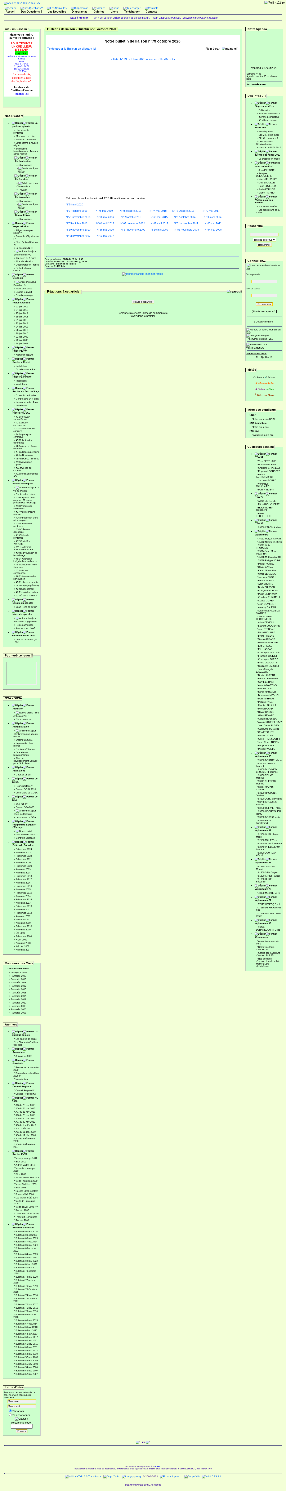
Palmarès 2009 (18, 1006)
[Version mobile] (271, 356)
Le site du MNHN (24, 248)
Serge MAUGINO (267, 692)
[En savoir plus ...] (171, 1476)
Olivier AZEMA (265, 567)
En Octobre (21, 179)
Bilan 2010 (20, 1161)
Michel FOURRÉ (266, 632)
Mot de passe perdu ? (264, 311)
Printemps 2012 (24, 913)
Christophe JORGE (268, 659)
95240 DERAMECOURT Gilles (268, 928)
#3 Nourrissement (25, 589)
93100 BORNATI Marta (270, 760)
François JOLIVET (267, 656)
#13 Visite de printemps (21, 536)
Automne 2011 (23, 916)
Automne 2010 (23, 923)
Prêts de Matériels (23, 814)
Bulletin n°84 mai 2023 (26, 1254)
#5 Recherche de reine (27, 582)
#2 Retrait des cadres (27, 592)
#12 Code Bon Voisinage (21, 542)
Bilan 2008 (20, 1187)
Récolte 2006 (22, 1220)
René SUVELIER (267, 186)
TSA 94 (259, 457)
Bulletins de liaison (23, 1227)
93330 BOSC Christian (269, 817)
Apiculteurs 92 (263, 830)
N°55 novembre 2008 (186, 229)
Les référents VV (22, 254)
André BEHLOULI (267, 501)
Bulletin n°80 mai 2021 (26, 1267)
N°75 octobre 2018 (130, 210)
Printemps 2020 (24, 866)
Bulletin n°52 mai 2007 (26, 1374)
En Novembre (22, 197)
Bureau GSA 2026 (25, 807)
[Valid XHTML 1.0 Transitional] (83, 1476)
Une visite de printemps (21, 131)
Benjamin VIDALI (266, 745)
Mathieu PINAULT (267, 705)
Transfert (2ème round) (27, 1213)
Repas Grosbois (21, 302)
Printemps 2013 (24, 906)
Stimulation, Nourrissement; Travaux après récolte (25, 151)
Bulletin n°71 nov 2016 (26, 1308)
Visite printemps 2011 (26, 1158)
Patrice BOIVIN (266, 580)
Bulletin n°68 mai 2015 (26, 1320)
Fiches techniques (23, 483)
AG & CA (25, 1099)
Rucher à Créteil (21, 362)
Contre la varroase (25, 838)
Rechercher (264, 245)
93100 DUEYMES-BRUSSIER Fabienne (267, 770)
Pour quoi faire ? (24, 786)
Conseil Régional (22, 1086)
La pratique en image (269, 158)
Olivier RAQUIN (266, 712)
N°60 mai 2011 (213, 223)
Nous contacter (24, 719)
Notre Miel (260, 127)
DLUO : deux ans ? (268, 138)
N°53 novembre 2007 (78, 236)
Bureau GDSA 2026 (26, 789)
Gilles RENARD (266, 715)
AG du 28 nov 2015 (25, 1115)
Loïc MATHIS (265, 688)
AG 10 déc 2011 (23, 1128)
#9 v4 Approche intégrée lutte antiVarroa (25, 559)
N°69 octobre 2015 (131, 217)
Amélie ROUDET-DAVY (270, 722)
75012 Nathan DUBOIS (270, 542)
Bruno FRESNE (266, 636)
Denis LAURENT (266, 675)
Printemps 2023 (24, 856)
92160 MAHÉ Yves (267, 840)
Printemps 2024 (24, 849)
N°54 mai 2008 (213, 229)
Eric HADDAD (265, 649)
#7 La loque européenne (20, 571)
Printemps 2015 (24, 892)
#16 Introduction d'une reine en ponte (25, 518)
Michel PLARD (265, 708)
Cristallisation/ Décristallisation (264, 142)
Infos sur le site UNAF (264, 419)
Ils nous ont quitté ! (267, 164)
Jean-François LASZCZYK (264, 670)
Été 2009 (20, 933)
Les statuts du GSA (26, 817)
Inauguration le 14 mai (27, 402)
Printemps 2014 (24, 899)
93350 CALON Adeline (269, 527)
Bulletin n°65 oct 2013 (26, 1330)
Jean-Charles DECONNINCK (264, 617)
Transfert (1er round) (26, 1217)
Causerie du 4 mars (26, 258)
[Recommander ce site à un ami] (267, 356)
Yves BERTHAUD (267, 461)
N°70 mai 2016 (105, 217)
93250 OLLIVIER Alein (269, 808)
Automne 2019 (23, 869)
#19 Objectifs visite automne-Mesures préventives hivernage (24, 500)
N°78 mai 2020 (74, 204)
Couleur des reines (25, 494)
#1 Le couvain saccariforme (21, 417)
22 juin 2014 (22, 323)
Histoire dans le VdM (23, 635)
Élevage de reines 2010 (267, 154)
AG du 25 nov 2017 (25, 1112)
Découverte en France (27, 264)
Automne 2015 (23, 889)
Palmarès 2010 (18, 1002)
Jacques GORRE (267, 480)
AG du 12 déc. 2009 (25, 1135)
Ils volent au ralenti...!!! (270, 113)
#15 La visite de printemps (22, 524)
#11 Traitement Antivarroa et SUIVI (23, 548)
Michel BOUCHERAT (269, 504)
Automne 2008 (23, 943)
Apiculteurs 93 (263, 756)
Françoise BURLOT (268, 590)
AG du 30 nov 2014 (25, 1118)
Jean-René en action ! (27, 607)
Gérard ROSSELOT (268, 718)
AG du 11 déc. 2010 (25, 1132)
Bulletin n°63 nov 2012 (26, 1337)
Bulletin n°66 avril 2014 (26, 1327)
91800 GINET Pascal (269, 875)
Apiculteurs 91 (263, 862)
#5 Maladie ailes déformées (22, 441)
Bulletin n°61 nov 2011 (26, 1344)
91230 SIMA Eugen (267, 872)
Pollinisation (264, 110)
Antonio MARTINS (267, 685)
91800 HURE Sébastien (264, 880)
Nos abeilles (21, 1079)
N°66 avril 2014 (213, 217)
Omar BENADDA (267, 574)
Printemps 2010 (24, 926)
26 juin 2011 (22, 330)
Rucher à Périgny (22, 376)
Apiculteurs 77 (263, 900)
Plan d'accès (19, 285)
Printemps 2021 (24, 859)
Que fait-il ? (21, 804)
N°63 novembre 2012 (132, 223)
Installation (21, 366)
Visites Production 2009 (27, 1177)
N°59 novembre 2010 (78, 229)
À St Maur (271, 377)
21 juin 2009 (22, 336)
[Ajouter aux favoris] (262, 356)
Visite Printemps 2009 (26, 1181)
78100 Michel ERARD (269, 893)
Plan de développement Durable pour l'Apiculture (25, 761)
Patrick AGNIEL (266, 563)
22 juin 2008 (22, 340)
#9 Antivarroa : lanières (27, 458)
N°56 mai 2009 (160, 229)
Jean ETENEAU (266, 629)
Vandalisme (21, 384)
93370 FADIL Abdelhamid (263, 821)
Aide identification (24, 261)
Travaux (21, 171)
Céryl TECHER (266, 732)
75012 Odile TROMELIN (263, 546)
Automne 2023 (23, 852)
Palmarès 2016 (18, 989)
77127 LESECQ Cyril (269, 904)
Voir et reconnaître (268, 206)
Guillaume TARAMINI (269, 728)
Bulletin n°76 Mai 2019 (26, 1286)
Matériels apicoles (22, 614)
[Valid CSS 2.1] (211, 1476)
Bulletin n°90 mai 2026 (26, 1231)
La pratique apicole (24, 125)
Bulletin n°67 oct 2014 (26, 1323)
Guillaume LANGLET (268, 666)
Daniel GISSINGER (268, 642)
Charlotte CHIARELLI (269, 468)
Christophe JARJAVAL (269, 652)
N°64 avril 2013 (105, 223)
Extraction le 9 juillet (26, 395)
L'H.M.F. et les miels (269, 135)
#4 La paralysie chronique (22, 435)
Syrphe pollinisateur (269, 117)
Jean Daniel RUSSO (268, 725)
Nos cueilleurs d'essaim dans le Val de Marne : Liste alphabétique (268, 962)
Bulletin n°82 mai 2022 (26, 1261)
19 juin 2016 (22, 316)
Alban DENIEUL (266, 622)
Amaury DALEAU (267, 607)
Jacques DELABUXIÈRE (264, 174)
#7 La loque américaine (27, 452)
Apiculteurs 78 (263, 889)
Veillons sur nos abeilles (264, 201)
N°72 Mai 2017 (211, 210)
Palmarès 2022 (18, 976)
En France (259, 377)
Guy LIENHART (266, 682)
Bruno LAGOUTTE (267, 662)
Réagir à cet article (142, 302)
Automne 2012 (23, 909)
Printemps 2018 (24, 876)
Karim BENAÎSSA (267, 570)
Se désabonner (21, 1415)
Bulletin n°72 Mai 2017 (26, 1304)
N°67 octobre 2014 (185, 217)
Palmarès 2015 (18, 992)
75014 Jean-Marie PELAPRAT (266, 552)
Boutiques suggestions (25, 621)
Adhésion (18, 708)
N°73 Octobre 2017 (183, 210)
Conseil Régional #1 (25, 1090)
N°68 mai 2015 (159, 217)
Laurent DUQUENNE (269, 625)
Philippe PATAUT (266, 702)
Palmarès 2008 (18, 1009)
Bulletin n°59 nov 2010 (26, 1350)
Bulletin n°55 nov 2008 (26, 1364)
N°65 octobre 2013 (77, 223)
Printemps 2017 (24, 879)
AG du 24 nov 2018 (25, 1108)
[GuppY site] (111, 1476)
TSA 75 (259, 497)
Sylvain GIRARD (266, 639)
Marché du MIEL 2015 (270, 147)
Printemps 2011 (24, 919)
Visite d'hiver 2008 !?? (26, 1207)
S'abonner (18, 1411)
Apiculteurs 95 (263, 923)
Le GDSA (24, 780)
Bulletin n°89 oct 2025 (26, 1235)
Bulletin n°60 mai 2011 (26, 1347)
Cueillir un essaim (268, 120)
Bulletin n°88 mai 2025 (26, 1238)
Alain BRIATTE (265, 584)
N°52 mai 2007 (105, 236)
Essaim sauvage (24, 295)
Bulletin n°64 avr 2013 (26, 1333)
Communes (261, 937)
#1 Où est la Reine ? (26, 595)
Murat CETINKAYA (267, 594)
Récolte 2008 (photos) (26, 1191)
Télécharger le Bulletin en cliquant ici (71, 48)
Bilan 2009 (20, 1174)
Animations (19, 770)
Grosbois (18, 278)
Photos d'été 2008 (24, 1194)
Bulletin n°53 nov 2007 (26, 1370)
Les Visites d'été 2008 (26, 1197)
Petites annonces (24, 625)
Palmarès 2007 (18, 1012)
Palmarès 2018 (18, 982)
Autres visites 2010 (25, 1165)
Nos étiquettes (266, 131)
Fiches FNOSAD (21, 412)
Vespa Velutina (20, 226)
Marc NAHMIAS (266, 698)
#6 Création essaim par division (24, 577)
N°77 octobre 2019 (77, 210)
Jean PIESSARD (267, 170)
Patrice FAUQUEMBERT (264, 475)
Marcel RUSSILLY (268, 179)
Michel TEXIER (265, 735)
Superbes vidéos (264, 106)
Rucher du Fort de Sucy (26, 391)
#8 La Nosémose (24, 455)
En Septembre (23, 161)
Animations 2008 (23, 1056)
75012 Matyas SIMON (269, 538)
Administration (21, 726)
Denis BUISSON (266, 587)
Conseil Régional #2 (25, 1093)
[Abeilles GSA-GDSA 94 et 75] (22, 3)
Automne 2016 (23, 882)
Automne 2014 (23, 896)
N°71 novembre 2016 (78, 217)
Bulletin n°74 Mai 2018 (26, 1295)
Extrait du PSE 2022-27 (26, 834)
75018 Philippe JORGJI (270, 560)
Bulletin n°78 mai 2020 (26, 1277)
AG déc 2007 (22, 946)
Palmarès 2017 (18, 986)
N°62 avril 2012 (159, 223)
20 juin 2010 (22, 333)
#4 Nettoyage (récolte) (27, 585)
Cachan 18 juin (23, 774)
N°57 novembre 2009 (133, 229)
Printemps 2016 (24, 886)
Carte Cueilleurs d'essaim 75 (265, 948)
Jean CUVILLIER (267, 604)
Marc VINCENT (266, 489)
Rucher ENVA (20, 351)
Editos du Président (23, 845)
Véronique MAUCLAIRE (262, 485)
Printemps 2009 (24, 936)
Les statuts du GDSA (26, 792)
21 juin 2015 (22, 320)
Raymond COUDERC (269, 471)
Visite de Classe (24, 288)
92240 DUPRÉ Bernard (270, 843)
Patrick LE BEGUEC (268, 678)
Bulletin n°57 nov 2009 (26, 1357)
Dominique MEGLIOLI (269, 695)
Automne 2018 (23, 872)
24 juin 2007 (22, 343)
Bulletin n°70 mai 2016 (26, 1311)
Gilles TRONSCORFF (269, 739)
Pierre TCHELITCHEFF (264, 514)
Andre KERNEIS (267, 189)
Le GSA (24, 798)
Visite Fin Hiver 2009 (25, 1184)
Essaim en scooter (23, 603)
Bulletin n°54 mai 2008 (26, 1367)
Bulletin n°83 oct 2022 (26, 1257)
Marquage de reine (25, 136)
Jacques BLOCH (267, 577)
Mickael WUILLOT (267, 749)
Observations (25, 165)
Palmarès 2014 (18, 996)
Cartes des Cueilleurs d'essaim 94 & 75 (268, 954)
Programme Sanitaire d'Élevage (24, 825)
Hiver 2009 (21, 939)
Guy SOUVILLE (267, 182)
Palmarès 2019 (18, 979)
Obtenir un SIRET (25, 740)
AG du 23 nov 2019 (25, 1105)
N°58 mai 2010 (105, 229)
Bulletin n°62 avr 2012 (26, 1340)
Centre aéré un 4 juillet (27, 398)
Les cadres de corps (26, 1039)
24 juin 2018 (22, 310)
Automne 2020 (23, 862)
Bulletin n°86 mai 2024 (26, 1245)
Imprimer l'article (154, 273)
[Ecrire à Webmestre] (258, 356)
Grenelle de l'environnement (21, 753)
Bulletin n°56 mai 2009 (26, 1360)
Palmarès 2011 (18, 999)
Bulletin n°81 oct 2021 (26, 1264)
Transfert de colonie (26, 139)
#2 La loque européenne (20, 423)
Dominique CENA (267, 464)
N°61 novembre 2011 (186, 223)
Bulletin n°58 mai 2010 (26, 1354)
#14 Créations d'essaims (21, 530)
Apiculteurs (261, 534)
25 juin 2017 (22, 313)
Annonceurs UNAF (25, 628)
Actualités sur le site (263, 435)
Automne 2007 (23, 949)
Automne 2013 (23, 903)
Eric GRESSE (265, 646)
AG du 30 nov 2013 (25, 1122)
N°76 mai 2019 (104, 210)
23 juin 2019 (22, 306)
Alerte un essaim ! (25, 354)
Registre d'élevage (25, 749)
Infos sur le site (261, 427)
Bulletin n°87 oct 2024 (26, 1241)
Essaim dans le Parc (26, 369)
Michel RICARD (266, 192)
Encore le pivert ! (24, 292)
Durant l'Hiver (22, 215)
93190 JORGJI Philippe (270, 798)
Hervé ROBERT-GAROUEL (265, 508)
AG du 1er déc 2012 (25, 1125)
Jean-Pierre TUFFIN (268, 742)
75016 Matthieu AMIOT (269, 557)
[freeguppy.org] (132, 1476)
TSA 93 (259, 523)
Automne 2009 (23, 929)
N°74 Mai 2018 (158, 210)
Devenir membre (264, 321)
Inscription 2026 (19, 972)
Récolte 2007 (22, 1210)
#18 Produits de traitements (22, 507)
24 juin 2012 (22, 326)
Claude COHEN (266, 600)
